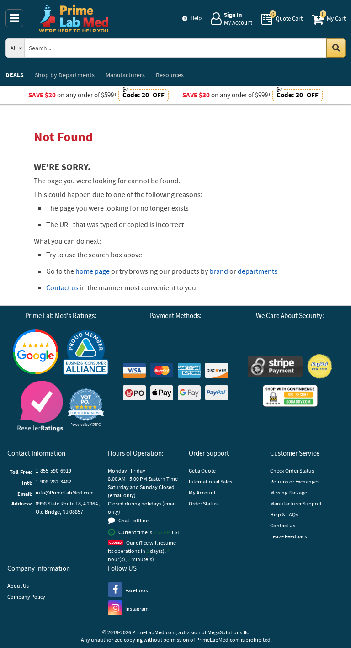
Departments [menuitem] (65, 75)
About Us (18, 585)
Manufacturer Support (296, 503)
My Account (202, 492)
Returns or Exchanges (294, 481)
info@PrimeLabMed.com (65, 492)
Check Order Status (292, 470)
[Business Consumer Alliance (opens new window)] (86, 353)
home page (92, 271)
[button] (86, 407)
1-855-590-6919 (53, 470)
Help (196, 18)
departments (257, 271)
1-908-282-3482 (53, 481)
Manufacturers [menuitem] (125, 75)
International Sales (210, 481)
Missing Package (288, 492)
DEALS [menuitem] (14, 75)
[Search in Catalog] (336, 48)
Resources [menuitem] (170, 75)
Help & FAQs (284, 514)
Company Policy (26, 596)
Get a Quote (202, 470)
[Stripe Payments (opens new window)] (275, 368)
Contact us (62, 287)
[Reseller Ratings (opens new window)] (40, 407)
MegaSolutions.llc (228, 632)
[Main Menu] (14, 18)
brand (218, 271)
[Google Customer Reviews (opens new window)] (35, 353)
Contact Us (282, 525)
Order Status (203, 503)
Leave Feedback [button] (288, 536)
